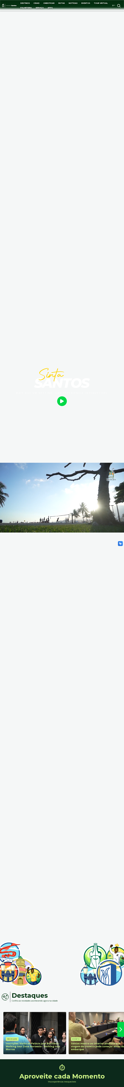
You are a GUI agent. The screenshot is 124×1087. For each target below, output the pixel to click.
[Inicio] (9, 5)
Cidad (36, 3)
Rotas (61, 3)
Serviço (40, 8)
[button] (113, 5)
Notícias (73, 3)
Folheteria (26, 8)
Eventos (85, 3)
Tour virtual (101, 3)
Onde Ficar (48, 3)
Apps (50, 8)
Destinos (25, 3)
